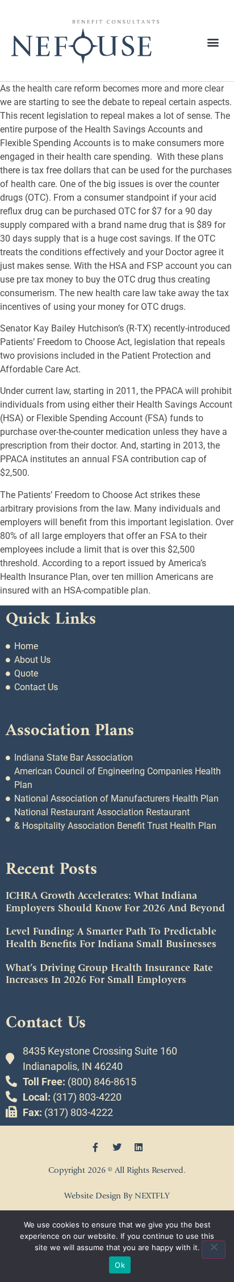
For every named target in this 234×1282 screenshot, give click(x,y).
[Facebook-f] (95, 1147)
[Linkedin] (138, 1147)
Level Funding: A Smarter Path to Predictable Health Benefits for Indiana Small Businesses (111, 938)
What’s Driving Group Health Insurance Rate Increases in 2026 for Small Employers (109, 974)
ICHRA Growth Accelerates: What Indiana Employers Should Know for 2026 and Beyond (115, 902)
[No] (213, 1249)
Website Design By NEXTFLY (117, 1196)
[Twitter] (117, 1147)
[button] (213, 41)
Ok (120, 1264)
